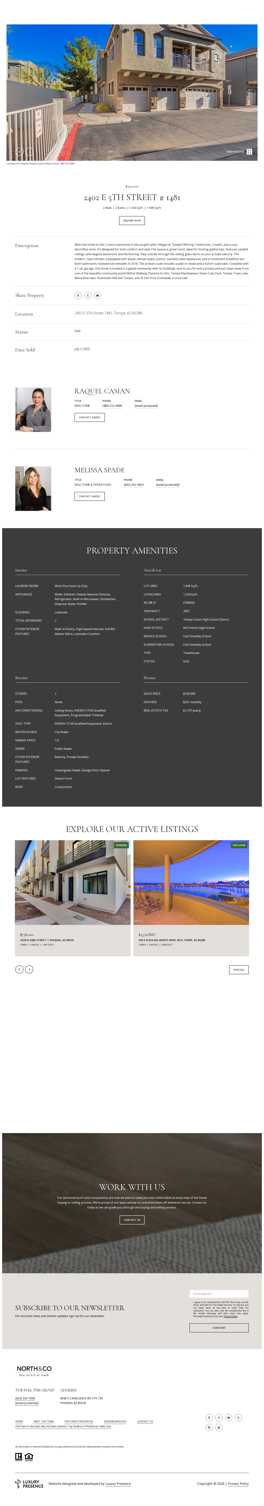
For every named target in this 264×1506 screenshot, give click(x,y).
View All (238, 969)
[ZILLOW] (219, 1427)
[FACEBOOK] (209, 1417)
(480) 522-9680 (112, 406)
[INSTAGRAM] (219, 1417)
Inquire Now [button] (132, 220)
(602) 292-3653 (134, 485)
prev (19, 152)
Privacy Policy (230, 1316)
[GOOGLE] (209, 1427)
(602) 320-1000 (25, 1398)
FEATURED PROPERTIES (78, 1421)
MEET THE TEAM (44, 1421)
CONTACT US (145, 1421)
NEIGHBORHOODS (115, 1421)
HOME (19, 1421)
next (29, 152)
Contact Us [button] (132, 1220)
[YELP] (238, 1417)
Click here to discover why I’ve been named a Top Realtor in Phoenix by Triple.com (63, 1426)
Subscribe (219, 1327)
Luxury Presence (118, 1483)
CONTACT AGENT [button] (90, 417)
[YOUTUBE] (228, 1417)
